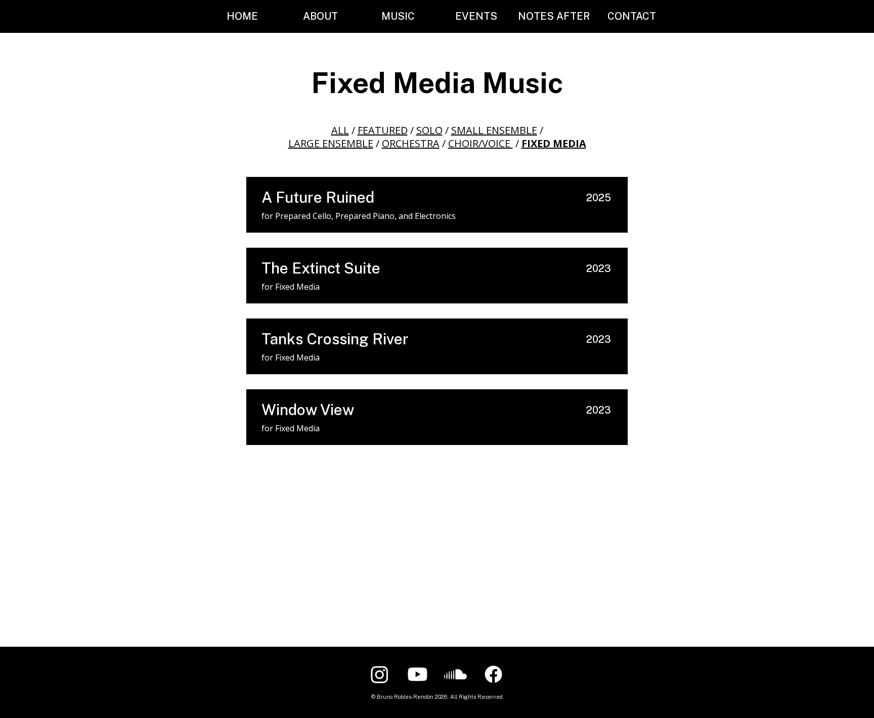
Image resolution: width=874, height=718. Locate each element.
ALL (340, 130)
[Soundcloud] (455, 674)
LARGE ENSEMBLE (330, 143)
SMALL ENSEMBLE (494, 130)
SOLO (429, 130)
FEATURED (383, 130)
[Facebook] (493, 674)
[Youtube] (417, 674)
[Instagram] (379, 674)
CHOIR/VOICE (480, 143)
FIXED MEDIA (553, 143)
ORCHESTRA (411, 143)
